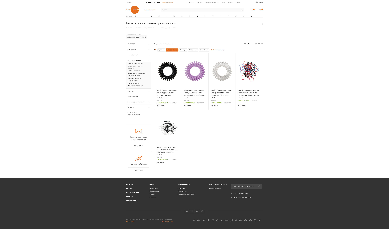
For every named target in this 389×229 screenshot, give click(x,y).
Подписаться (138, 170)
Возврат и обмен (215, 188)
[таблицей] (262, 44)
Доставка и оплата (218, 184)
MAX (197, 211)
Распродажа (131, 200)
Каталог (130, 184)
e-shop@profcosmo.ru (242, 197)
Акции (129, 188)
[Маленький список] (245, 44)
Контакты (153, 197)
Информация (184, 184)
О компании (154, 188)
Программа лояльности (186, 194)
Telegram (192, 211)
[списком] (259, 44)
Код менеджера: (167, 221)
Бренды (129, 196)
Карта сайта (130, 221)
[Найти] (241, 10)
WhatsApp (202, 211)
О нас (152, 184)
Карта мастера (132, 192)
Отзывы (152, 194)
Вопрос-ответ (182, 191)
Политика (181, 188)
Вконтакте (187, 211)
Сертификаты (154, 191)
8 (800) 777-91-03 (153, 2)
